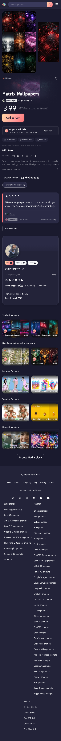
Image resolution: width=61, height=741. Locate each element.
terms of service (36, 145)
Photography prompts (13, 548)
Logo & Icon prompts (13, 526)
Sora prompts (40, 538)
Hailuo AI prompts (42, 572)
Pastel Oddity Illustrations (14, 391)
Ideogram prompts (42, 616)
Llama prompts (40, 605)
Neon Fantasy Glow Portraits (43, 447)
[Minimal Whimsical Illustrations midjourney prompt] (44, 412)
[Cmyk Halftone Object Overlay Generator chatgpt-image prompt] (44, 384)
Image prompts (41, 511)
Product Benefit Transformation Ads (14, 447)
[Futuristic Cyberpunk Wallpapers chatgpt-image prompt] (44, 328)
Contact (16, 482)
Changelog (26, 482)
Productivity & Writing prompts (18, 537)
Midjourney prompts (42, 533)
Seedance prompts (42, 660)
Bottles (12, 214)
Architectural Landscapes (13, 363)
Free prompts (40, 527)
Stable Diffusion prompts (45, 583)
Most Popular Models (13, 509)
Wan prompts (39, 682)
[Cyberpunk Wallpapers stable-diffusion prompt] (15, 328)
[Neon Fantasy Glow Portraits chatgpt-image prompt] (44, 440)
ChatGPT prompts (41, 594)
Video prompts (40, 522)
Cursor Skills (29, 723)
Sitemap (8, 559)
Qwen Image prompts (43, 688)
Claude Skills (29, 712)
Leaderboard (25, 490)
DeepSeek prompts (42, 588)
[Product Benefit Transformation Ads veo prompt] (15, 440)
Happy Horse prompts (43, 693)
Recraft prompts (41, 677)
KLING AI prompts (42, 566)
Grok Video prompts (42, 644)
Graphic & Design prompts (15, 532)
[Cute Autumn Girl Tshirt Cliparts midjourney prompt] (15, 412)
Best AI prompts (11, 515)
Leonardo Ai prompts (43, 599)
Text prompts (39, 516)
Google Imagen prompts (44, 577)
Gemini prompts (41, 621)
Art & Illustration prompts (15, 520)
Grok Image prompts (43, 638)
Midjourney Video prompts (45, 655)
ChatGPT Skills (30, 718)
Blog (35, 482)
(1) (31, 101)
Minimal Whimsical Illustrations (43, 419)
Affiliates (37, 490)
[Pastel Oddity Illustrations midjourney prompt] (15, 384)
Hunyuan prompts (42, 671)
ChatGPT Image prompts (45, 555)
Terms (51, 482)
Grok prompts (40, 632)
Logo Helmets (38, 363)
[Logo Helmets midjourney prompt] (44, 356)
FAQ (9, 482)
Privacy (43, 482)
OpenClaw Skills (30, 729)
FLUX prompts (40, 544)
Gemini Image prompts (44, 560)
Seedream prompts (42, 666)
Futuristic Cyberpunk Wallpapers (43, 335)
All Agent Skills (30, 707)
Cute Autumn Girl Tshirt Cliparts (9, 419)
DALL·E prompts (41, 549)
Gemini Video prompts (44, 649)
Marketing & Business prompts (17, 543)
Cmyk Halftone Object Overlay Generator (43, 391)
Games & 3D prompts (13, 554)
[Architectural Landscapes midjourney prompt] (15, 356)
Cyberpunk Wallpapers (12, 335)
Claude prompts (41, 610)
